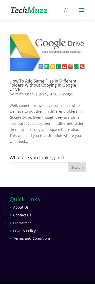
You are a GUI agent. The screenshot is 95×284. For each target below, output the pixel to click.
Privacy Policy (24, 230)
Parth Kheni (25, 94)
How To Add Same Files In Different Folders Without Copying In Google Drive (43, 85)
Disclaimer (22, 222)
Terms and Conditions (32, 238)
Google (67, 94)
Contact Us (22, 215)
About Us (21, 207)
